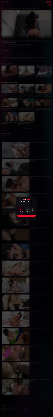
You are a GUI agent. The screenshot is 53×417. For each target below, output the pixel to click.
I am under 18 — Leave (26, 217)
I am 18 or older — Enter (26, 215)
